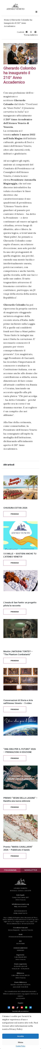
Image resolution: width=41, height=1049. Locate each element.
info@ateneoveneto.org (20, 904)
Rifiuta (20, 1042)
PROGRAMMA (10, 870)
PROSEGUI (15, 514)
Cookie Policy (20, 1046)
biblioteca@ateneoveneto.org (13, 994)
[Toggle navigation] (36, 11)
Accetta (20, 1036)
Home (7, 20)
